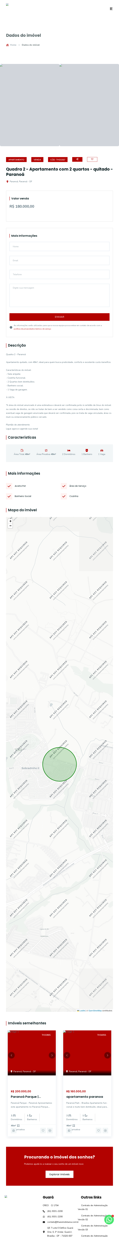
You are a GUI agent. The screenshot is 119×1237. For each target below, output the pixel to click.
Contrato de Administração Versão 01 (93, 1207)
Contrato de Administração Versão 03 (93, 1227)
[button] (10, 521)
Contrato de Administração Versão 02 (93, 1217)
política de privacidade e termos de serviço (32, 329)
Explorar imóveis (59, 1174)
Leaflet (82, 1010)
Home (13, 44)
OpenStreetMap (95, 1010)
